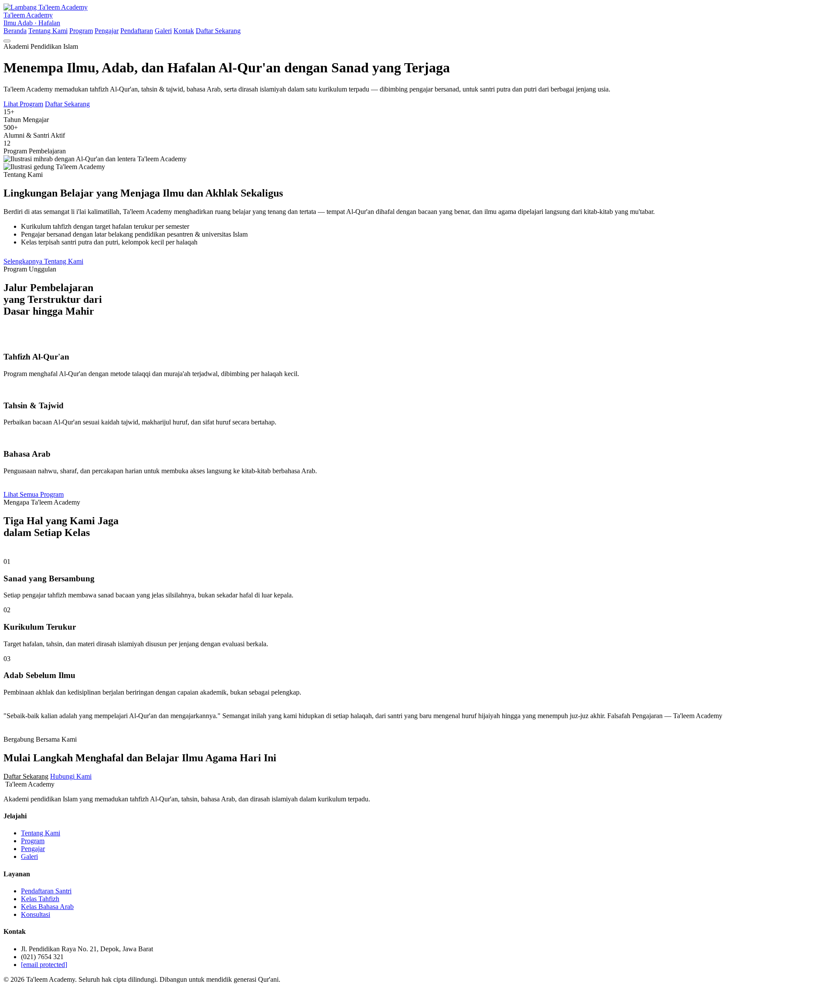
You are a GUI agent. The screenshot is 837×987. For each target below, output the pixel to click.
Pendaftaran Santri (46, 891)
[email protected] (44, 964)
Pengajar (107, 30)
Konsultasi (35, 914)
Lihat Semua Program (33, 494)
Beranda (15, 30)
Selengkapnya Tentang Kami (43, 261)
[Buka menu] (6, 41)
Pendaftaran (136, 30)
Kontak (184, 30)
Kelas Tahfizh (40, 898)
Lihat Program (23, 104)
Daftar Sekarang (218, 30)
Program (81, 30)
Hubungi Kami (71, 776)
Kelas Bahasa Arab (47, 906)
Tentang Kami (48, 30)
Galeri (163, 30)
